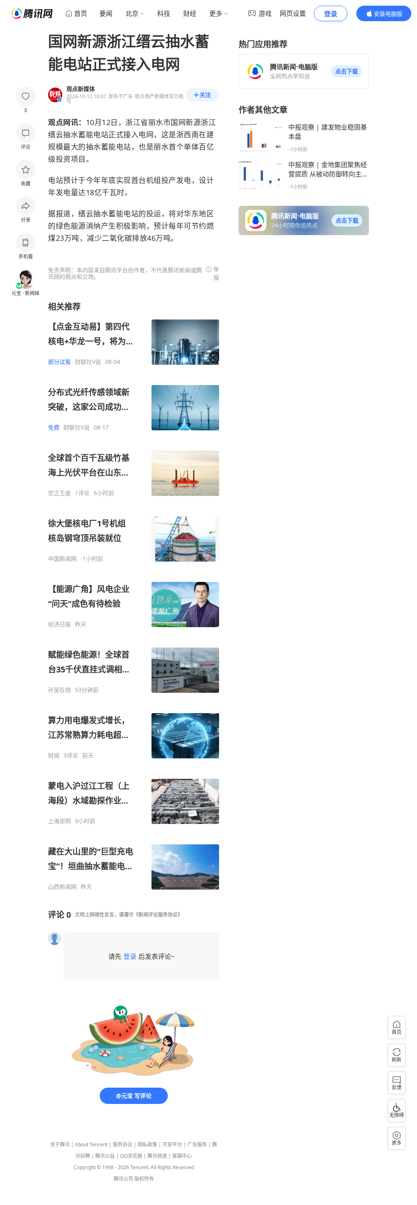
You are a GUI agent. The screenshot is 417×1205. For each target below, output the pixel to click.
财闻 (53, 755)
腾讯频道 (157, 1155)
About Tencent (91, 1144)
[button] (346, 71)
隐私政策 (147, 1144)
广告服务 (197, 1144)
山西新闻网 (62, 887)
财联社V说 (88, 362)
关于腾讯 (60, 1144)
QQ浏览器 (131, 1155)
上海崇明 (59, 821)
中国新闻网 (62, 559)
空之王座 (59, 493)
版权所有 (144, 1178)
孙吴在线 (59, 690)
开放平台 (172, 1144)
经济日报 (59, 624)
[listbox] (133, 596)
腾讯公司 (123, 1178)
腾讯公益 (105, 1155)
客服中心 (182, 1155)
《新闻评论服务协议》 (158, 914)
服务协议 (122, 1144)
